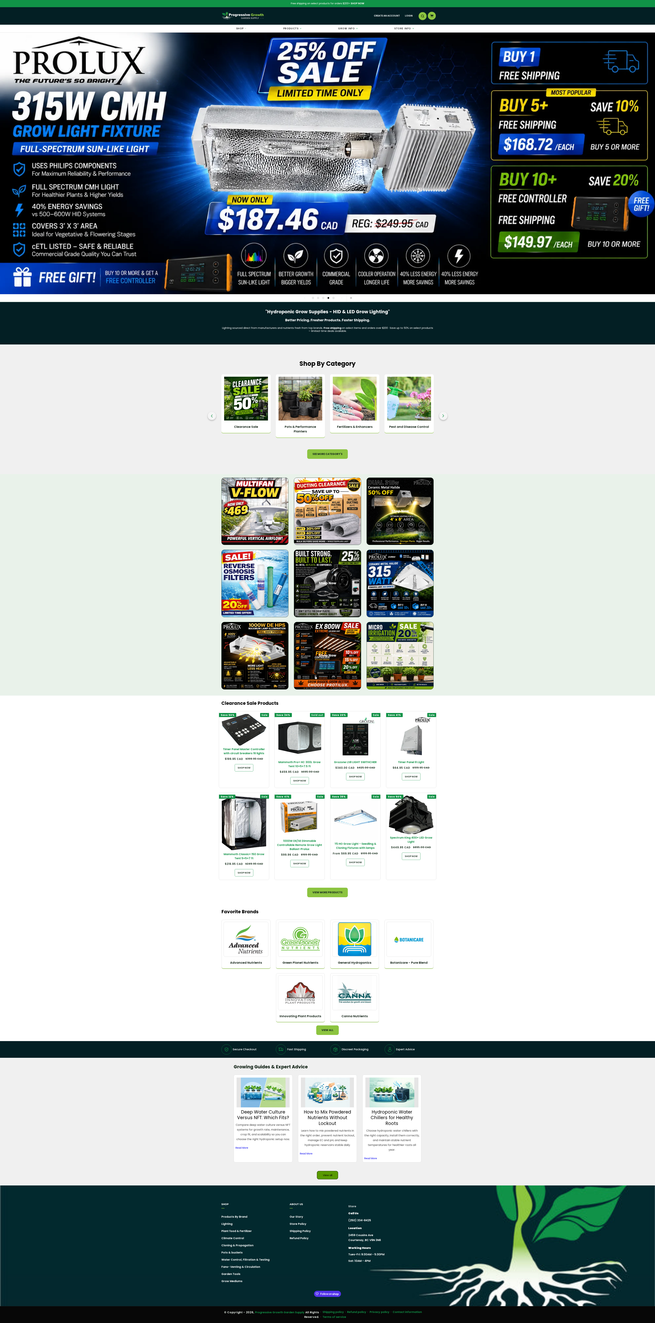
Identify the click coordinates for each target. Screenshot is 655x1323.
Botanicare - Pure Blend (409, 962)
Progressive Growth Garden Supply (279, 1312)
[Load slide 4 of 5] (328, 297)
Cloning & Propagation (237, 1245)
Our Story (296, 1217)
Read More (242, 1147)
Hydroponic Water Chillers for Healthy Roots (392, 1117)
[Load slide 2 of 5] (318, 297)
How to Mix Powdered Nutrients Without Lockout (327, 1117)
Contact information (407, 1312)
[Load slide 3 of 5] (323, 297)
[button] (422, 16)
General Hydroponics (354, 962)
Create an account (387, 15)
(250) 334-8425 (359, 1220)
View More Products (327, 892)
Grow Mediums (231, 1281)
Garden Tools (230, 1274)
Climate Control (409, 427)
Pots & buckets (232, 1252)
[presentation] (212, 416)
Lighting (226, 1224)
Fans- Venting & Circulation (240, 1267)
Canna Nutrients (354, 1016)
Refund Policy (299, 1238)
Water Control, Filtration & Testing (245, 1260)
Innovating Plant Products (300, 1016)
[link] (327, 163)
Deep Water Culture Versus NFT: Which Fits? (263, 1115)
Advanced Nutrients (246, 962)
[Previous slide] (304, 298)
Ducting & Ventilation (355, 427)
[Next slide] (342, 298)
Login (409, 15)
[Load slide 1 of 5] (313, 297)
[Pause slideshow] (350, 298)
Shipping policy (333, 1312)
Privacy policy (379, 1312)
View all (327, 1030)
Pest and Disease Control (300, 427)
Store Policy (298, 1224)
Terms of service (334, 1317)
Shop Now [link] (327, 655)
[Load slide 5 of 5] (333, 297)
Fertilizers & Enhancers (246, 427)
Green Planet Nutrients (300, 962)
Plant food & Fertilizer (236, 1231)
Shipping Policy (300, 1231)
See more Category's (327, 454)
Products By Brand (234, 1217)
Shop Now (357, 3)
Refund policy (356, 1312)
